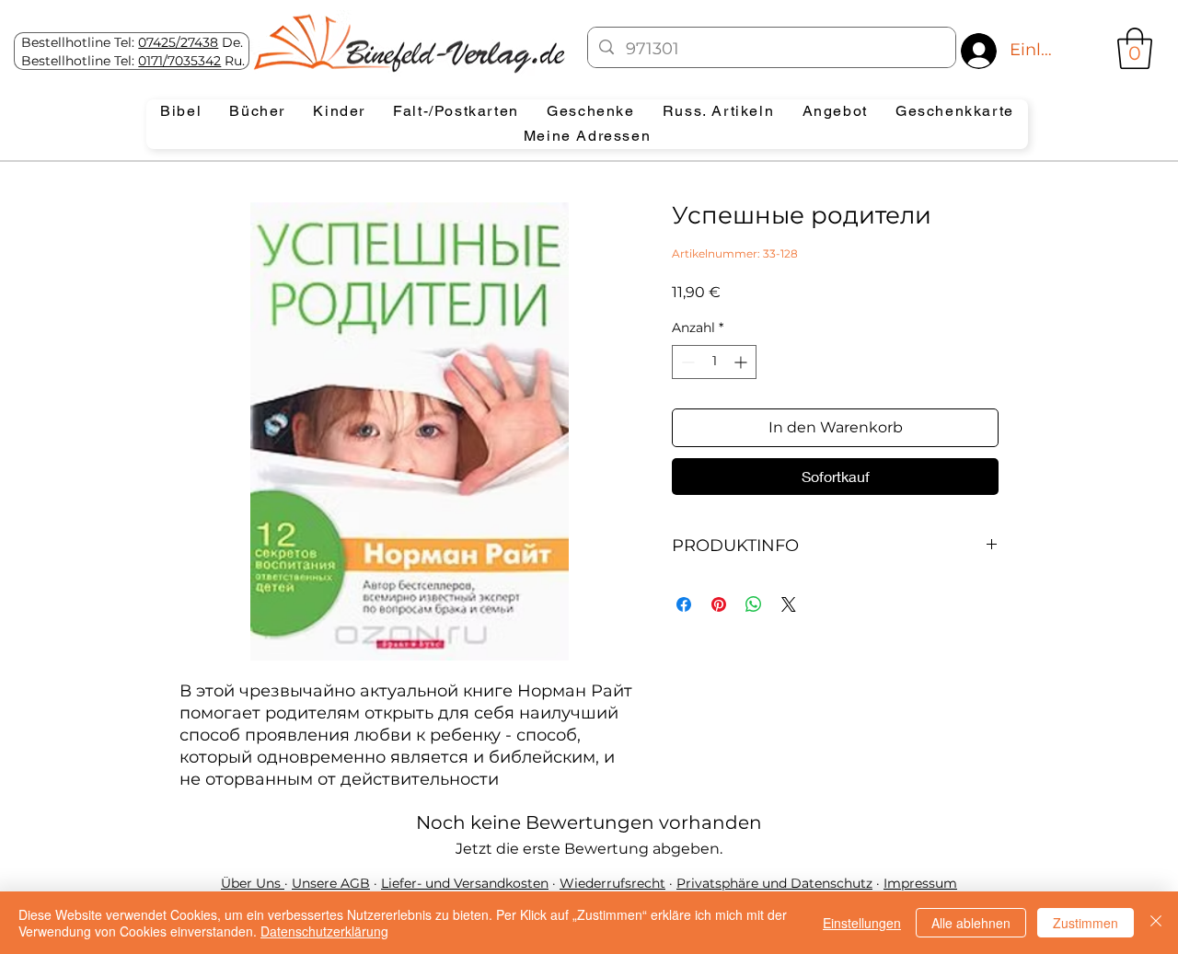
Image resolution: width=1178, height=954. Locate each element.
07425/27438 (178, 42)
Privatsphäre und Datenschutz (774, 883)
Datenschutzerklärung (324, 931)
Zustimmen (1085, 923)
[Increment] (742, 362)
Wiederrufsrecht (612, 883)
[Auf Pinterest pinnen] (719, 604)
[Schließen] (1156, 922)
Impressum (920, 883)
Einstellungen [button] (862, 923)
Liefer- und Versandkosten (465, 883)
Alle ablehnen (971, 923)
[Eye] (407, 43)
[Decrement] (686, 362)
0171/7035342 (179, 60)
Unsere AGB (331, 883)
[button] (1134, 48)
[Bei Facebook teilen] (684, 604)
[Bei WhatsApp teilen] (754, 604)
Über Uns (252, 883)
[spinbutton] (714, 362)
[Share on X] (789, 604)
